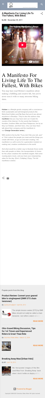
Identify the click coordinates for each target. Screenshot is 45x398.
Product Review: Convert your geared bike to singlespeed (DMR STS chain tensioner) (19, 298)
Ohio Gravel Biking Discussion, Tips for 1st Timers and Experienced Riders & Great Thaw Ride (18, 331)
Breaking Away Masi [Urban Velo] (17, 358)
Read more (38, 321)
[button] (41, 14)
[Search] (41, 4)
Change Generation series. (14, 130)
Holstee (4, 109)
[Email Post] (7, 179)
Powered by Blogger (24, 389)
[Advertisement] (22, 258)
